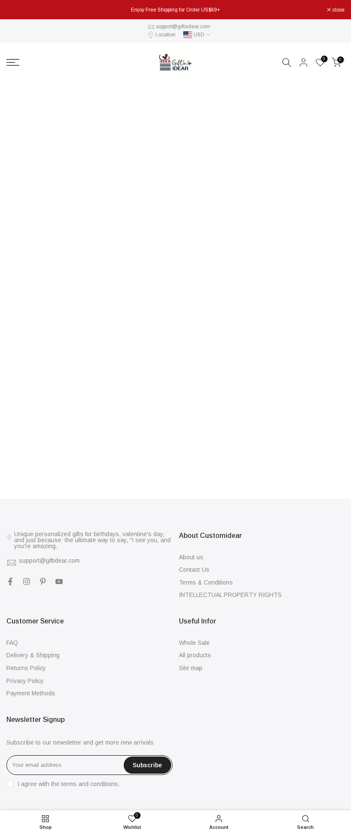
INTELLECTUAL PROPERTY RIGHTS (230, 594)
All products (195, 655)
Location (165, 35)
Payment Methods (30, 693)
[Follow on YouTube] (59, 581)
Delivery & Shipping (32, 655)
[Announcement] (175, 9)
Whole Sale (194, 642)
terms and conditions (89, 784)
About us (191, 557)
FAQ (12, 642)
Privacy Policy (25, 680)
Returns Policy (26, 668)
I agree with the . (69, 784)
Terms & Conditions (206, 582)
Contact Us (194, 569)
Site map (190, 668)
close (17, 9)
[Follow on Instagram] (26, 581)
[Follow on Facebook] (10, 581)
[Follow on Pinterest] (43, 581)
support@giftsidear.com (183, 27)
